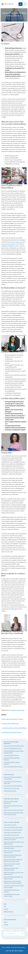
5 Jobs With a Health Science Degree (11, 732)
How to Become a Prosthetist (11, 835)
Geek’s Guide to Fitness (10, 791)
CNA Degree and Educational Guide (13, 827)
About (5, 922)
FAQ (5, 906)
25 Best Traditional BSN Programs (13, 748)
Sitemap (6, 909)
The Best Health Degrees (7, 4)
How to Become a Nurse (10, 825)
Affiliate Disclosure (8, 911)
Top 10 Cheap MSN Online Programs (13, 766)
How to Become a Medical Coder (12, 832)
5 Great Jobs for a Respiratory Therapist (12, 719)
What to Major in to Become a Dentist (13, 810)
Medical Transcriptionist (17, 710)
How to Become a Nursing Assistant (13, 830)
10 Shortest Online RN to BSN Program (14, 746)
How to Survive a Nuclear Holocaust (13, 786)
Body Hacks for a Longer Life (11, 788)
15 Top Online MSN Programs (11, 755)
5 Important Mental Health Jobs (10, 723)
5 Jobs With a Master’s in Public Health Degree (14, 728)
